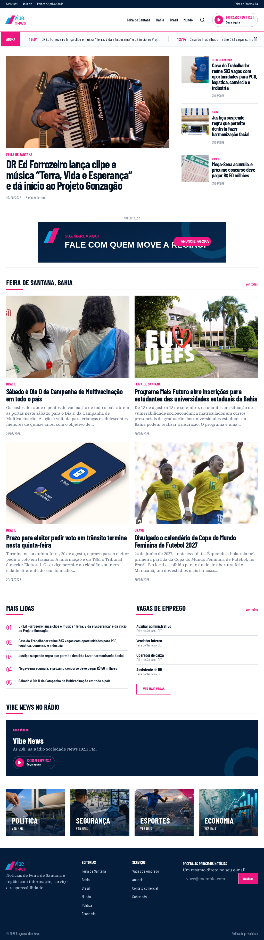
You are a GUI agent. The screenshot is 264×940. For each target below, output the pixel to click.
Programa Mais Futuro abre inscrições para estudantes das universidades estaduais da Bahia (196, 395)
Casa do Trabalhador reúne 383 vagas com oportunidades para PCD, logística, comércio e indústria (234, 76)
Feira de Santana (139, 20)
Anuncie (27, 4)
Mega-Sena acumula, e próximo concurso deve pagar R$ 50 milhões (233, 169)
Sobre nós (12, 4)
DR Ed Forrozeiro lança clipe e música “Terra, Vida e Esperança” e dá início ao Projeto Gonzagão (69, 174)
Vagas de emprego (145, 870)
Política (87, 905)
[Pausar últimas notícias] (255, 39)
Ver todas (252, 284)
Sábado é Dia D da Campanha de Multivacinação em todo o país (64, 395)
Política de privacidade (50, 4)
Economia (89, 913)
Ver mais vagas (153, 689)
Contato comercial (145, 888)
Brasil (174, 20)
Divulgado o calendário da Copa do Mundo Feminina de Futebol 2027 (185, 541)
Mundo (188, 20)
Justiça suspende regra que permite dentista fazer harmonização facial (230, 125)
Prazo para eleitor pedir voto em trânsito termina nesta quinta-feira (66, 541)
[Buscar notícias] (202, 20)
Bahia (160, 20)
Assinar (248, 878)
